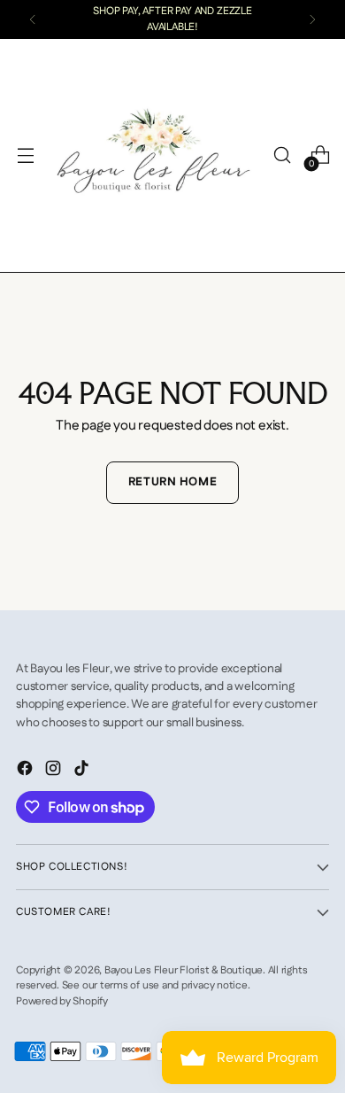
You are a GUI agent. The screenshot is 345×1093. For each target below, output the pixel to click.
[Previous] (32, 19)
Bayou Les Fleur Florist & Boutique (183, 970)
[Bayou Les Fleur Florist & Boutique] (153, 155)
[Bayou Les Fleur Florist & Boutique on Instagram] (54, 771)
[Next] (312, 19)
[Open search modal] (282, 155)
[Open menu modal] (25, 155)
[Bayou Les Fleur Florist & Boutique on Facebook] (26, 771)
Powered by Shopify (62, 1001)
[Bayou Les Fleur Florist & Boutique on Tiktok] (83, 771)
